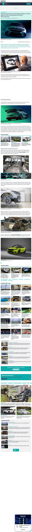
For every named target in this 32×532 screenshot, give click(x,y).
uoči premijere (21, 279)
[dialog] (23, 523)
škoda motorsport (27, 279)
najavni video (10, 280)
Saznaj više (23, 529)
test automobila (4, 383)
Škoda (10, 279)
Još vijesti (15, 450)
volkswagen (10, 383)
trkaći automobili (14, 279)
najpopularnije (5, 420)
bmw (28, 383)
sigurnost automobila (17, 383)
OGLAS (16, 8)
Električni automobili (4, 279)
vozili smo (24, 383)
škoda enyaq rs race (4, 280)
